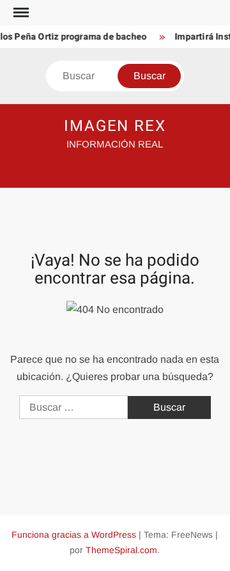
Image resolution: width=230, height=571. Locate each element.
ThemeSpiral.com (121, 550)
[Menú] (20, 13)
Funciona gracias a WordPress (74, 534)
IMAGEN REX (115, 126)
